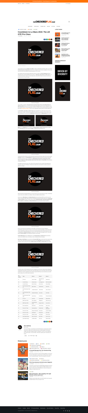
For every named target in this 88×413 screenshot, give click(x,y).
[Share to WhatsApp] (48, 39)
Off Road (53, 26)
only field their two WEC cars (25, 108)
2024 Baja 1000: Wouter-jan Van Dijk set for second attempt (65, 44)
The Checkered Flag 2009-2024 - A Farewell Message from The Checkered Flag (44, 1)
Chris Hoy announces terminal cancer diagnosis (40, 362)
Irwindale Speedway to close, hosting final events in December (65, 39)
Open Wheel (30, 26)
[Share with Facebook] (44, 39)
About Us (19, 3)
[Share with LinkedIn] (46, 39)
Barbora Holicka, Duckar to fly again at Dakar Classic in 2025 (65, 49)
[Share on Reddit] (49, 39)
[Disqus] (35, 393)
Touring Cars (42, 26)
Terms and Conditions (50, 408)
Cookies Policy (62, 408)
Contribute (24, 408)
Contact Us (19, 408)
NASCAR (48, 26)
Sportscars (36, 26)
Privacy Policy (57, 408)
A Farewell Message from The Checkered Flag (40, 350)
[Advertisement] (44, 11)
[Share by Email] (51, 39)
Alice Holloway (27, 325)
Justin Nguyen (32, 363)
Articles (26, 335)
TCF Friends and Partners (35, 408)
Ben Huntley (31, 376)
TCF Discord (27, 3)
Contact (23, 3)
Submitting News (42, 408)
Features (58, 26)
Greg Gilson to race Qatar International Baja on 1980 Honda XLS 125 (65, 55)
